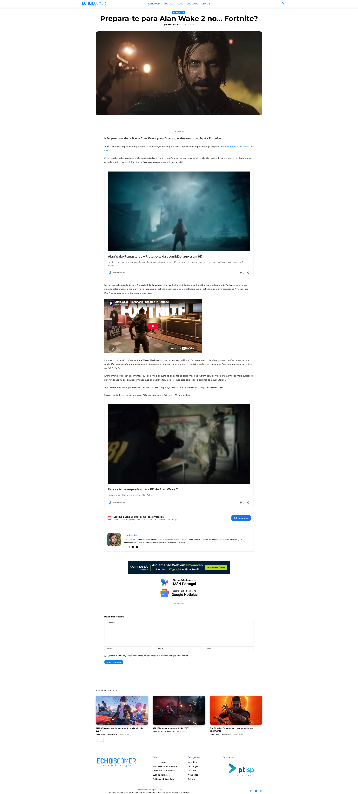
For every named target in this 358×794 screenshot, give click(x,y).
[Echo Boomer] (94, 4)
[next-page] (102, 740)
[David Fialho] (114, 540)
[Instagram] (129, 546)
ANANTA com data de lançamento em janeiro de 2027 (119, 729)
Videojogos (178, 12)
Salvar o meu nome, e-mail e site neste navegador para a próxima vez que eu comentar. (148, 655)
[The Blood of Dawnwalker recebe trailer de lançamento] (236, 710)
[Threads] (261, 791)
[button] (283, 3)
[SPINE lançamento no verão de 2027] (179, 710)
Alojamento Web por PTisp (150, 789)
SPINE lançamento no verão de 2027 (171, 728)
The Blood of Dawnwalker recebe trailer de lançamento (231, 729)
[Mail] (133, 546)
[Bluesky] (137, 546)
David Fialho (174, 24)
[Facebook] (125, 546)
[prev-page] (97, 740)
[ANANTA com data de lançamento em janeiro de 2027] (122, 710)
